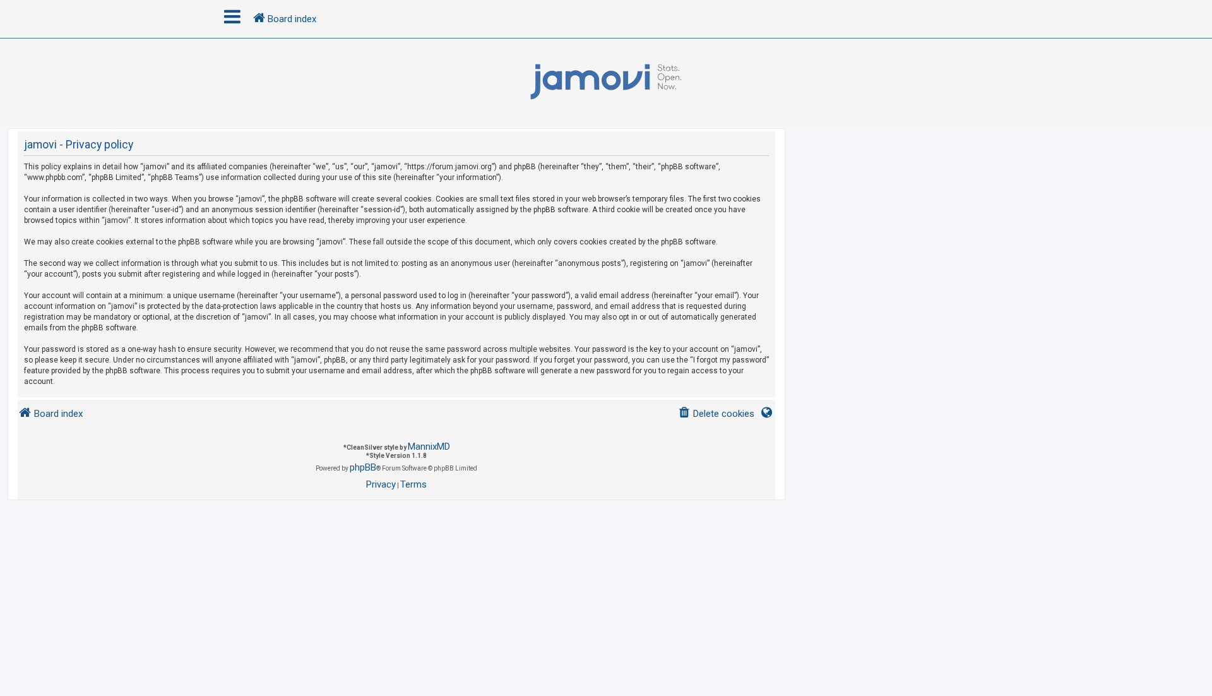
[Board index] (606, 82)
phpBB (363, 467)
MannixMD (429, 446)
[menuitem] (716, 414)
